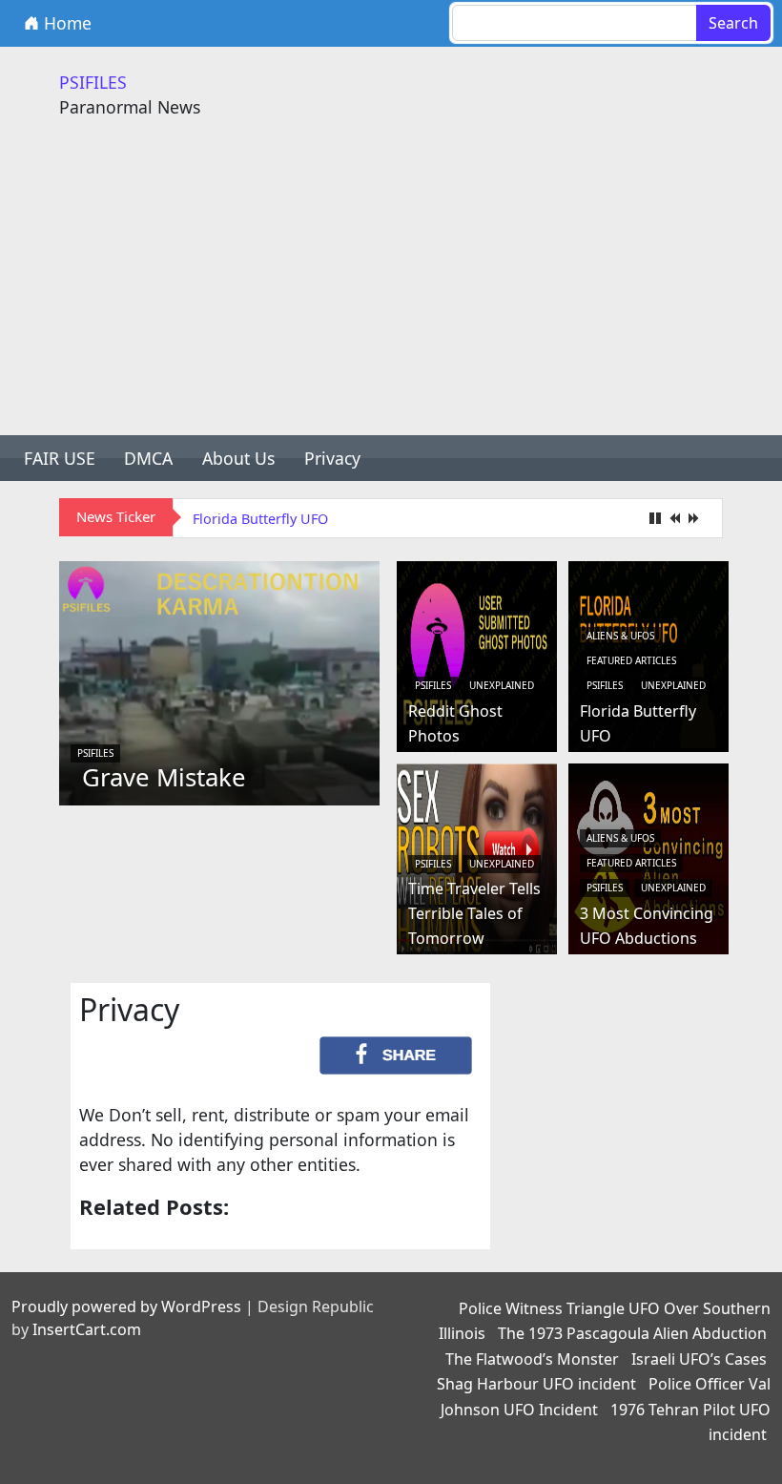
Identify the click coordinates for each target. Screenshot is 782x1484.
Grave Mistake (164, 777)
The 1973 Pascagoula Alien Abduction (632, 1333)
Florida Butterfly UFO (260, 519)
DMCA (148, 458)
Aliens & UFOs (620, 635)
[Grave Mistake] (219, 681)
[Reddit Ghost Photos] (477, 654)
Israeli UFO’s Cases (699, 1358)
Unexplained (501, 685)
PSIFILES (93, 82)
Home (65, 22)
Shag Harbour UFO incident (536, 1383)
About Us (238, 458)
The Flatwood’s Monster (532, 1358)
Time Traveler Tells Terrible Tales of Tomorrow (474, 913)
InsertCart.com (86, 1329)
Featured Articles (631, 660)
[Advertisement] (391, 292)
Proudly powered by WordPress (126, 1306)
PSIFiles (95, 753)
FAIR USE (59, 458)
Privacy (332, 458)
